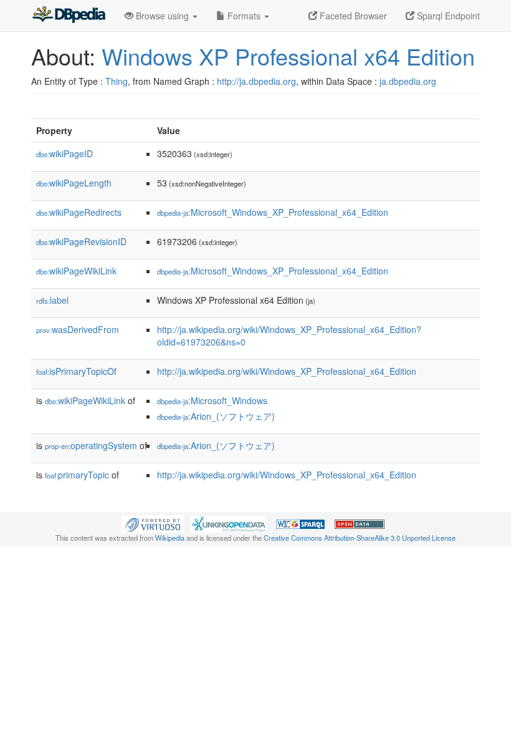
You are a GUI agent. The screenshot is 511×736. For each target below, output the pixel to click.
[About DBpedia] (68, 15)
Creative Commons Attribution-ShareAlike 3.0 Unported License (360, 538)
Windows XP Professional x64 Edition (288, 56)
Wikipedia (169, 538)
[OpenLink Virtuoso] (153, 523)
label (52, 300)
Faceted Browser (352, 15)
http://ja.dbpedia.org (256, 81)
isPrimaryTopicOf (76, 371)
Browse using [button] (162, 15)
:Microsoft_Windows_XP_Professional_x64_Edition (272, 212)
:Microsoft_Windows (212, 400)
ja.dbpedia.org (408, 81)
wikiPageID (64, 153)
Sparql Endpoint (447, 15)
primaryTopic (77, 474)
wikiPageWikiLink (76, 270)
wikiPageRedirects (79, 212)
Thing (116, 81)
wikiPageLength (74, 183)
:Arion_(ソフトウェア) (216, 416)
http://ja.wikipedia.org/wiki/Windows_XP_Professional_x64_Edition (286, 371)
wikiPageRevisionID (81, 241)
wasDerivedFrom (77, 329)
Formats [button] (244, 15)
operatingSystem (91, 445)
